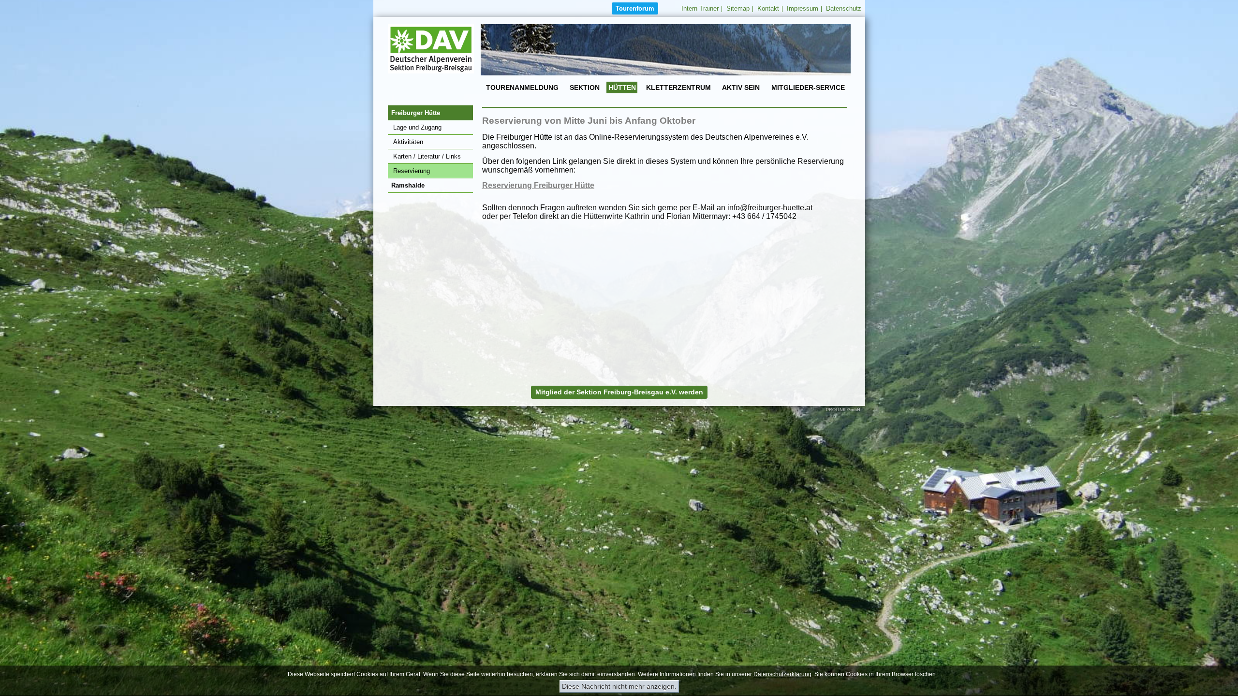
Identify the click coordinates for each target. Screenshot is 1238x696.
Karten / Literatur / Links (427, 156)
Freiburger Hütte (415, 112)
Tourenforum (635, 8)
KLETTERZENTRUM (678, 87)
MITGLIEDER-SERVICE (808, 87)
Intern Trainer (700, 8)
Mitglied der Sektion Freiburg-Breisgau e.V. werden (619, 392)
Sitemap (738, 8)
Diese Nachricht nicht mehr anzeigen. (619, 686)
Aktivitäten (408, 141)
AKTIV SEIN (741, 87)
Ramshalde (408, 185)
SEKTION (585, 87)
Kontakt (768, 8)
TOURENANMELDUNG (522, 87)
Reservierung (411, 170)
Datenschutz (843, 8)
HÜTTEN (622, 87)
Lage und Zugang (417, 127)
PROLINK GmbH (843, 409)
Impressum (802, 8)
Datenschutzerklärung (782, 674)
